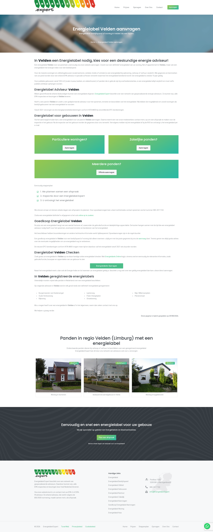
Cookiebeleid (90, 527)
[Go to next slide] (170, 376)
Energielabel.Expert (102, 94)
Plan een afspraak (106, 437)
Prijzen (126, 7)
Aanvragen (173, 7)
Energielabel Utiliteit (116, 485)
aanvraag (142, 239)
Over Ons (148, 7)
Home (117, 7)
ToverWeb (65, 527)
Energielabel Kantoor (116, 493)
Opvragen (137, 7)
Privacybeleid (77, 527)
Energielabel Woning (116, 509)
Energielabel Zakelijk (116, 497)
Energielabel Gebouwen (117, 489)
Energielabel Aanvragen (117, 501)
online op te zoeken (86, 215)
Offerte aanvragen (106, 172)
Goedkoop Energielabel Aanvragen (121, 505)
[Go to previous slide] (43, 376)
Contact (159, 7)
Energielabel (113, 477)
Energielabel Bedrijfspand (118, 481)
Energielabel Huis (115, 513)
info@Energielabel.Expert (159, 492)
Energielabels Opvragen (106, 266)
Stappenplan (144, 527)
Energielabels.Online (113, 257)
